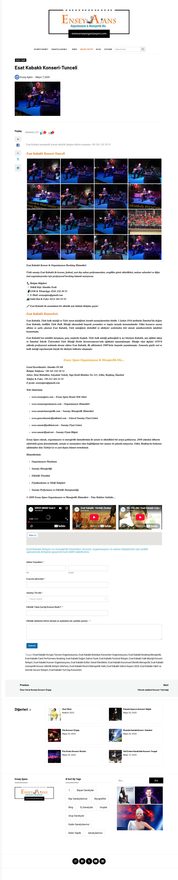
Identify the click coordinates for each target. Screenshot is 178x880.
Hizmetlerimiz (41, 49)
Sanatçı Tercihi (34, 593)
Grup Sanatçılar (76, 815)
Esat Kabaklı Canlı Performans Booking (45, 658)
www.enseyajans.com (42, 397)
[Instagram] (75, 861)
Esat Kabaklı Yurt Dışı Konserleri (65, 670)
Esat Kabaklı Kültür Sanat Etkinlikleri (89, 662)
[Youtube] (96, 861)
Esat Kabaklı (34, 153)
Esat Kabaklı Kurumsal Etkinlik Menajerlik (129, 662)
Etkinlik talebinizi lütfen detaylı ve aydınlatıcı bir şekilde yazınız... (58, 621)
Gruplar (103, 807)
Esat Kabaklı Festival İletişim (113, 658)
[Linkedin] (102, 861)
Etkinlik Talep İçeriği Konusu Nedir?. (44, 607)
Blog (98, 49)
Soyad (71, 573)
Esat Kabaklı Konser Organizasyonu (52, 662)
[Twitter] (89, 861)
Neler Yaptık (86, 49)
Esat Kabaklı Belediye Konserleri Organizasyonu (103, 654)
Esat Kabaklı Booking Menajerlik (144, 654)
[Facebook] (82, 861)
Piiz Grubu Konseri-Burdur (74, 751)
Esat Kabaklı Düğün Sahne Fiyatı (82, 658)
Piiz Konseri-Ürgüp (70, 730)
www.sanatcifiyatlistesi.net (45, 425)
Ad (27, 573)
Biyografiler (100, 798)
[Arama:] (132, 780)
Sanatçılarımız (59, 49)
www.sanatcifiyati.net (42, 432)
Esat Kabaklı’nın (35, 338)
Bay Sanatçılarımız (78, 798)
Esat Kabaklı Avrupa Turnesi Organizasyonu (55, 654)
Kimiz (74, 49)
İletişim (108, 49)
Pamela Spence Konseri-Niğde (137, 709)
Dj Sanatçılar (86, 807)
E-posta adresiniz (35, 579)
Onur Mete (67, 709)
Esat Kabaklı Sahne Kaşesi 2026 (123, 666)
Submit (32, 645)
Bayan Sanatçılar (85, 790)
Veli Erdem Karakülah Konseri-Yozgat (140, 751)
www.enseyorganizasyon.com (47, 404)
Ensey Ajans (26, 77)
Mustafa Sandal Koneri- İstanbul (137, 730)
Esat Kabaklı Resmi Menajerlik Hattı (88, 666)
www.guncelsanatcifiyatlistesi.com (49, 418)
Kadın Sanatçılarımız (79, 824)
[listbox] (67, 599)
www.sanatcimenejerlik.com (46, 411)
